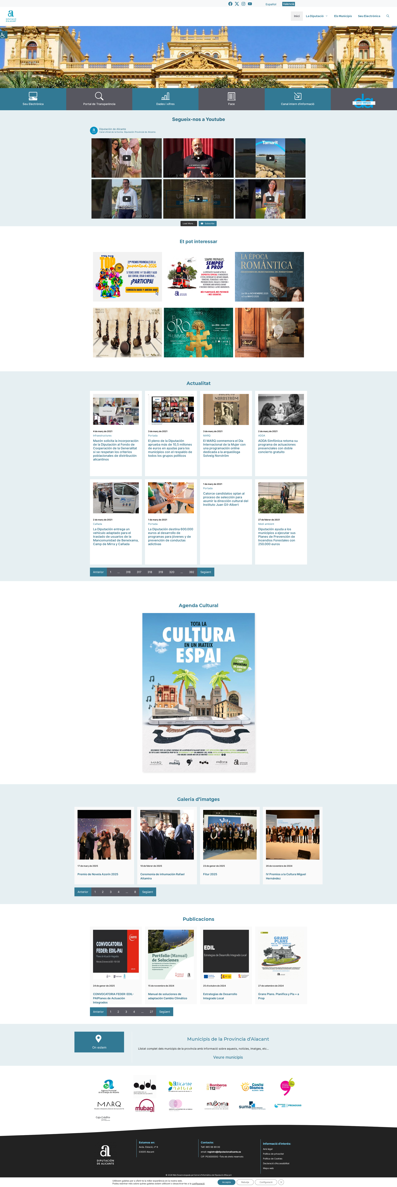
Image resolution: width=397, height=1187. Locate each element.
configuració (198, 1183)
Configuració (266, 1182)
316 (128, 572)
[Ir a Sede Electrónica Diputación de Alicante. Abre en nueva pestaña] (33, 99)
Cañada (97, 523)
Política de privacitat (273, 1153)
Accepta (226, 1182)
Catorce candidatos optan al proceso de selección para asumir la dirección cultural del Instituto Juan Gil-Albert (225, 499)
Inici (297, 16)
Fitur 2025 (210, 874)
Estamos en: (147, 1142)
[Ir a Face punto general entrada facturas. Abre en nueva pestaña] (231, 99)
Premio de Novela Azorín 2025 (98, 874)
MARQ (206, 435)
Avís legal (267, 1149)
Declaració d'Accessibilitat (276, 1163)
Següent (205, 572)
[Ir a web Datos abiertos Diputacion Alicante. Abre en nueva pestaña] (364, 99)
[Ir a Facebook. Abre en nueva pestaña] (230, 4)
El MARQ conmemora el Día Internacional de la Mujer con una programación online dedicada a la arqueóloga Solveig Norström (224, 448)
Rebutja (245, 1182)
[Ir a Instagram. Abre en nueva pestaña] (243, 4)
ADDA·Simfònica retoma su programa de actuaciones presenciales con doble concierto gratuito (278, 446)
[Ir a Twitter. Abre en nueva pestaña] (237, 4)
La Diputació (315, 16)
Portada (153, 435)
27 (151, 1011)
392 (191, 572)
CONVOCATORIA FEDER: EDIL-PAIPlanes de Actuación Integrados (113, 998)
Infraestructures (102, 435)
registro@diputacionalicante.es (224, 1151)
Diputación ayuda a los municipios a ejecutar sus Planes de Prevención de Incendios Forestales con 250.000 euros (277, 536)
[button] (387, 16)
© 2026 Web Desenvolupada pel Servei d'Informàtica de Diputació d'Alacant (199, 1175)
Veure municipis (228, 1057)
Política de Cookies (272, 1158)
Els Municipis (343, 16)
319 (160, 572)
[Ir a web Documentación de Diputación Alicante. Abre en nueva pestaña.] (165, 99)
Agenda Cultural (198, 605)
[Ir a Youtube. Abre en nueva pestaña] (250, 4)
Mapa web (268, 1168)
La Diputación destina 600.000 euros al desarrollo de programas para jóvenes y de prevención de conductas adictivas (170, 536)
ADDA (261, 435)
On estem (99, 1047)
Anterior (98, 572)
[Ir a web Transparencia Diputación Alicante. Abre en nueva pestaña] (99, 99)
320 (171, 572)
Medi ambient (266, 523)
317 (139, 572)
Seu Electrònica (369, 16)
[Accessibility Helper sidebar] (3, 34)
